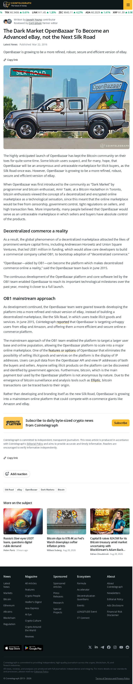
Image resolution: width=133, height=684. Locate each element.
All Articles (31, 583)
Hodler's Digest (33, 602)
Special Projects (57, 610)
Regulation (9, 624)
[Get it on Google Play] (33, 647)
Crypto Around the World (33, 628)
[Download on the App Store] (12, 647)
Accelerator (83, 589)
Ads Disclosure (115, 605)
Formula (81, 583)
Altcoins (7, 611)
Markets (7, 593)
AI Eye (28, 614)
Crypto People (32, 595)
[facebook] (109, 648)
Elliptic (95, 380)
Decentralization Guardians (86, 597)
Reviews (29, 636)
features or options (62, 350)
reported (63, 322)
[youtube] (121, 648)
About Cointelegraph (115, 585)
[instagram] (115, 648)
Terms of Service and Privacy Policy (113, 678)
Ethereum (8, 605)
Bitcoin (7, 599)
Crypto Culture (33, 620)
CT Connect (83, 617)
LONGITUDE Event (87, 611)
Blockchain (9, 617)
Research (58, 602)
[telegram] (102, 648)
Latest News (10, 44)
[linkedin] (96, 648)
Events (80, 605)
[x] (90, 648)
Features (30, 589)
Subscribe (120, 423)
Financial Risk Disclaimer (114, 613)
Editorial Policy (35, 443)
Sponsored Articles (59, 585)
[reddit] (127, 648)
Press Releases (58, 594)
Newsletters (113, 593)
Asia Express (32, 608)
